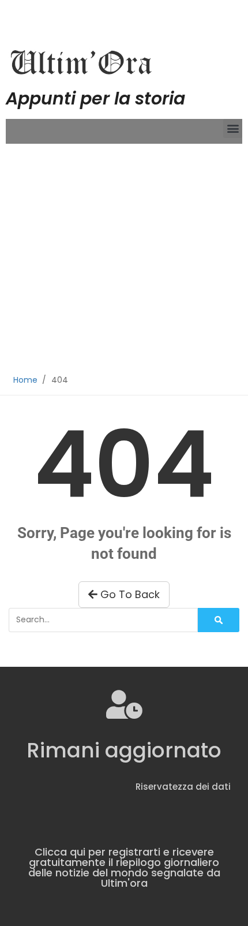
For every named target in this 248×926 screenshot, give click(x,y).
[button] (232, 128)
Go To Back (128, 594)
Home (25, 380)
